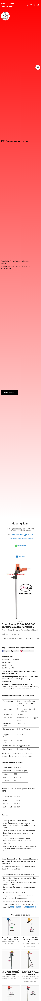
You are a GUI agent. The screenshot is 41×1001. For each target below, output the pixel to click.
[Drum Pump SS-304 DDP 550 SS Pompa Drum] (30, 927)
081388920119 (30, 907)
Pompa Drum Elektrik (29, 630)
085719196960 (15, 907)
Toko (4, 630)
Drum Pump (13, 630)
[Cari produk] (38, 67)
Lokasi (11, 3)
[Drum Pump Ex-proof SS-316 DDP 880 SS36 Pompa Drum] (11, 960)
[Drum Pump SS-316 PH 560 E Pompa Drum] (11, 927)
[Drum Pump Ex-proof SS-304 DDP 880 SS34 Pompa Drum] (30, 960)
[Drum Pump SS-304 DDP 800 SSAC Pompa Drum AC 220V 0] (20, 591)
